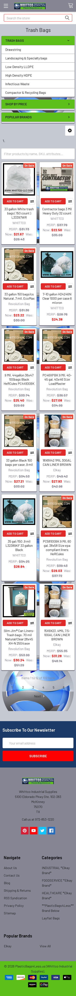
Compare (32, 201)
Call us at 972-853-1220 (38, 819)
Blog (7, 883)
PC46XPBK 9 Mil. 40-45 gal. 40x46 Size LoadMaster (57, 379)
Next (38, 696)
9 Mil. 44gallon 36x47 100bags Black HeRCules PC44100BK (19, 379)
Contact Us (12, 875)
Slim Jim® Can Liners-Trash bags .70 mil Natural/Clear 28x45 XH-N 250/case (19, 637)
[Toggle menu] (6, 6)
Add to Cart (15, 201)
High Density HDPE (18, 75)
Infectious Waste (17, 84)
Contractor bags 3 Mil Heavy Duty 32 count (57, 211)
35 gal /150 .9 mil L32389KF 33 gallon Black (19, 545)
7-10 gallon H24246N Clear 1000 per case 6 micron (57, 298)
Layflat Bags (51, 918)
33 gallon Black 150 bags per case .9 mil (19, 462)
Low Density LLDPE (19, 67)
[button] (70, 130)
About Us (10, 868)
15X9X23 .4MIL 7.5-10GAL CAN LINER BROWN (57, 635)
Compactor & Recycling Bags (25, 92)
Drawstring (13, 49)
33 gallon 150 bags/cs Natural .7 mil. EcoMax (19, 296)
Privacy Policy (14, 905)
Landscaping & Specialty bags (26, 58)
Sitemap (10, 913)
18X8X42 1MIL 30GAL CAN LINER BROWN (57, 462)
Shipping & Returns (17, 890)
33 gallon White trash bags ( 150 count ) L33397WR (19, 213)
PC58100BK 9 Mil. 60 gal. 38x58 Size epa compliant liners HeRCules (57, 547)
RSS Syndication (15, 898)
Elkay (7, 946)
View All (45, 946)
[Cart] (72, 6)
